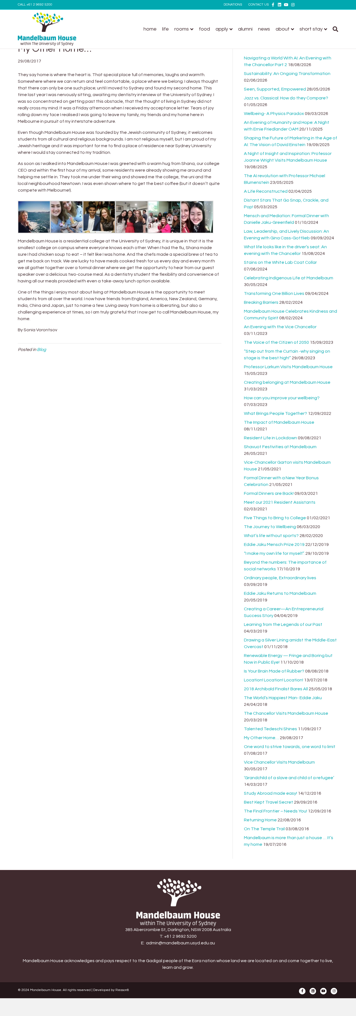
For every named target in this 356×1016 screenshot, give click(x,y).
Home (150, 29)
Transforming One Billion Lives (274, 293)
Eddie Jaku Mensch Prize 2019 (274, 544)
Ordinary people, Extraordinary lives (280, 578)
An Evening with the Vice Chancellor (280, 327)
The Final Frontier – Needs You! (275, 811)
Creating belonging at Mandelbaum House (287, 382)
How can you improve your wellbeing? (282, 398)
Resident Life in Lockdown (270, 438)
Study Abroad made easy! (270, 793)
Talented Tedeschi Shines (270, 729)
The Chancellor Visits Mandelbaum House (286, 713)
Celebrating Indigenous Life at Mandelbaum (288, 278)
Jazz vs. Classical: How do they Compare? (286, 98)
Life (165, 29)
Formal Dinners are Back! (269, 493)
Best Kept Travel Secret (268, 802)
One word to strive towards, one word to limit (289, 746)
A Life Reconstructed (266, 191)
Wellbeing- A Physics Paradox (274, 113)
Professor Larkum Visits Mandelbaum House (288, 367)
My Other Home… (261, 738)
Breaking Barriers (261, 302)
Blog (41, 349)
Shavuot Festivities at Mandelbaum (280, 447)
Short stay (311, 29)
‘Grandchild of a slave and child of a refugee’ (289, 778)
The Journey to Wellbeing (270, 527)
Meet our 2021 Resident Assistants (279, 502)
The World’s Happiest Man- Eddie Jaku (283, 698)
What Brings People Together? (275, 413)
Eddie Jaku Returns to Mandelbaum (280, 593)
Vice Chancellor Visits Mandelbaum (279, 762)
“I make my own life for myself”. (274, 553)
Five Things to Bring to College (275, 518)
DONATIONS (233, 4)
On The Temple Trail (264, 829)
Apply (222, 29)
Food (204, 29)
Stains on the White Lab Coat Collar (280, 262)
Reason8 (122, 990)
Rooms (181, 29)
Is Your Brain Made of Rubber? (274, 671)
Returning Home (260, 820)
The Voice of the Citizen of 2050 (276, 342)
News (264, 29)
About (283, 29)
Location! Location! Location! (273, 680)
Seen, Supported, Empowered (275, 89)
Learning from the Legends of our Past (283, 624)
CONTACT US (258, 4)
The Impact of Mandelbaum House (279, 422)
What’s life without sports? (271, 535)
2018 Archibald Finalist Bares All (276, 689)
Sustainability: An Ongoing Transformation (287, 73)
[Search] (334, 29)
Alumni (245, 29)
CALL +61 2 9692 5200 (35, 4)
